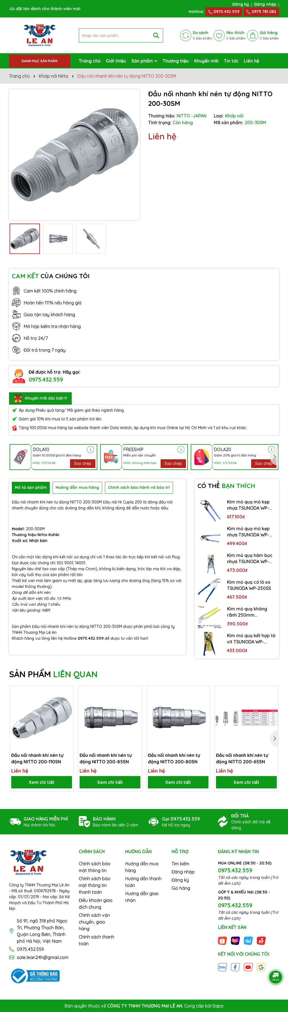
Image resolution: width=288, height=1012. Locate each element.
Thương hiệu (176, 61)
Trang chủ (89, 61)
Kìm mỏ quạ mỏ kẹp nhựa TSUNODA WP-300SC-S (248, 505)
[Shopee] (222, 940)
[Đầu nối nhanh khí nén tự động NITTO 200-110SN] (41, 718)
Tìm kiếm (180, 863)
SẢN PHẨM (53, 674)
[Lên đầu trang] (276, 961)
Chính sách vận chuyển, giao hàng (94, 921)
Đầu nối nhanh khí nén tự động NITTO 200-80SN (174, 758)
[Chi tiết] (90, 449)
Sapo (218, 1006)
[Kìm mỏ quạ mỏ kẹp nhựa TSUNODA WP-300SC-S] (209, 510)
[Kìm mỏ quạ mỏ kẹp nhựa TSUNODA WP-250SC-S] (209, 537)
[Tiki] (248, 940)
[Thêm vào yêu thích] (67, 692)
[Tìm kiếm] (156, 35)
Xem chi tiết (42, 782)
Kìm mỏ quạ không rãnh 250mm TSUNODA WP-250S (247, 612)
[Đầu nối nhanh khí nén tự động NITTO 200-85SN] (110, 718)
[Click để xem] (74, 155)
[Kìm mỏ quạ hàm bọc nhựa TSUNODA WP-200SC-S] (209, 564)
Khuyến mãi (206, 61)
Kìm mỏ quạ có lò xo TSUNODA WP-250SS (249, 585)
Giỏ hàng (181, 888)
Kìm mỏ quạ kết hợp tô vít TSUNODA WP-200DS (251, 639)
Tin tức (231, 61)
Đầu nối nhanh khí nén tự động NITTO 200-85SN (106, 758)
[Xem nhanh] (67, 711)
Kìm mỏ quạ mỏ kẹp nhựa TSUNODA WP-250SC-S (248, 532)
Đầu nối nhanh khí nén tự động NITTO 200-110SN (37, 758)
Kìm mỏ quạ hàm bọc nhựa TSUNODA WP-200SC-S (250, 558)
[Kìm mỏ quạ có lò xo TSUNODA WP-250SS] (209, 590)
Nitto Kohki (48, 534)
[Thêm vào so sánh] (67, 702)
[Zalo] (222, 966)
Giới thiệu (116, 61)
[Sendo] (261, 940)
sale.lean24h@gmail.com (42, 957)
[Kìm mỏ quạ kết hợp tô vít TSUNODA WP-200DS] (209, 644)
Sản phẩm (142, 61)
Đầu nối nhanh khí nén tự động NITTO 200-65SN (242, 758)
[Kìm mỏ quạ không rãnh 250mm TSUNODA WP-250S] (209, 617)
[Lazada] (235, 940)
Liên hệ (251, 61)
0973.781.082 (263, 11)
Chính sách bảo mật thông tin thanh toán (95, 885)
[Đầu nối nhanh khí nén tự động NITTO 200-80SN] (178, 718)
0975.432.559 (225, 11)
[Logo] (40, 34)
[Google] (261, 966)
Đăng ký (240, 4)
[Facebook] (235, 966)
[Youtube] (248, 966)
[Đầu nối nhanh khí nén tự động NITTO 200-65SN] (246, 718)
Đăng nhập (265, 4)
